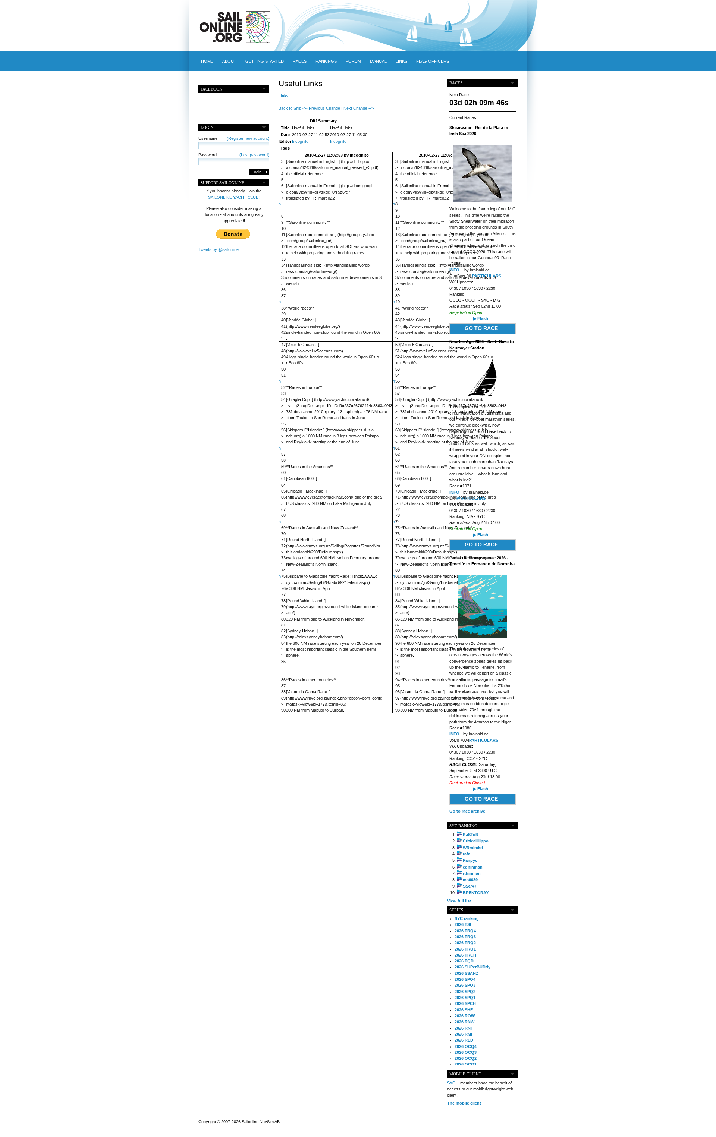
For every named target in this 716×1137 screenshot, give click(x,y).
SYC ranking (467, 918)
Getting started (264, 61)
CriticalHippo (476, 841)
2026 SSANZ (466, 973)
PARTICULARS (486, 276)
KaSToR (470, 834)
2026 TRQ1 (465, 949)
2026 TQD (464, 961)
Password (233, 155)
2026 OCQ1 (466, 1064)
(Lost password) (254, 155)
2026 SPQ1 (465, 997)
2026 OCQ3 (466, 1052)
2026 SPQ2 (465, 991)
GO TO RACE (481, 328)
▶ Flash (480, 318)
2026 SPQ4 (465, 979)
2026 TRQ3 (465, 937)
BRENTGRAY (476, 893)
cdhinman (473, 867)
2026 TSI (463, 924)
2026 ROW (465, 1016)
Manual (378, 61)
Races (300, 61)
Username (233, 138)
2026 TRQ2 (465, 942)
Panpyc (470, 860)
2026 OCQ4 (466, 1046)
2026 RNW (464, 1022)
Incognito (300, 141)
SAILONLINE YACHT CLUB (233, 197)
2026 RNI (463, 1028)
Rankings (326, 61)
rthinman (472, 873)
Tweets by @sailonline (218, 249)
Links (401, 61)
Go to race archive (467, 811)
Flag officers (432, 61)
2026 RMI (463, 1034)
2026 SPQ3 (465, 985)
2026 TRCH (465, 955)
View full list (459, 901)
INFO (454, 270)
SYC (451, 1083)
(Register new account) (248, 138)
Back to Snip (290, 108)
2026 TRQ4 (465, 931)
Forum (353, 61)
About (229, 61)
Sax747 (470, 886)
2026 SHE (464, 1010)
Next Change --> (358, 108)
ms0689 (470, 879)
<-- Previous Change (321, 108)
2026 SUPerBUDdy (472, 967)
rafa (466, 854)
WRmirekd (473, 847)
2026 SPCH (465, 1003)
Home (207, 61)
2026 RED (464, 1040)
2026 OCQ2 (466, 1058)
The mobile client (464, 1103)
